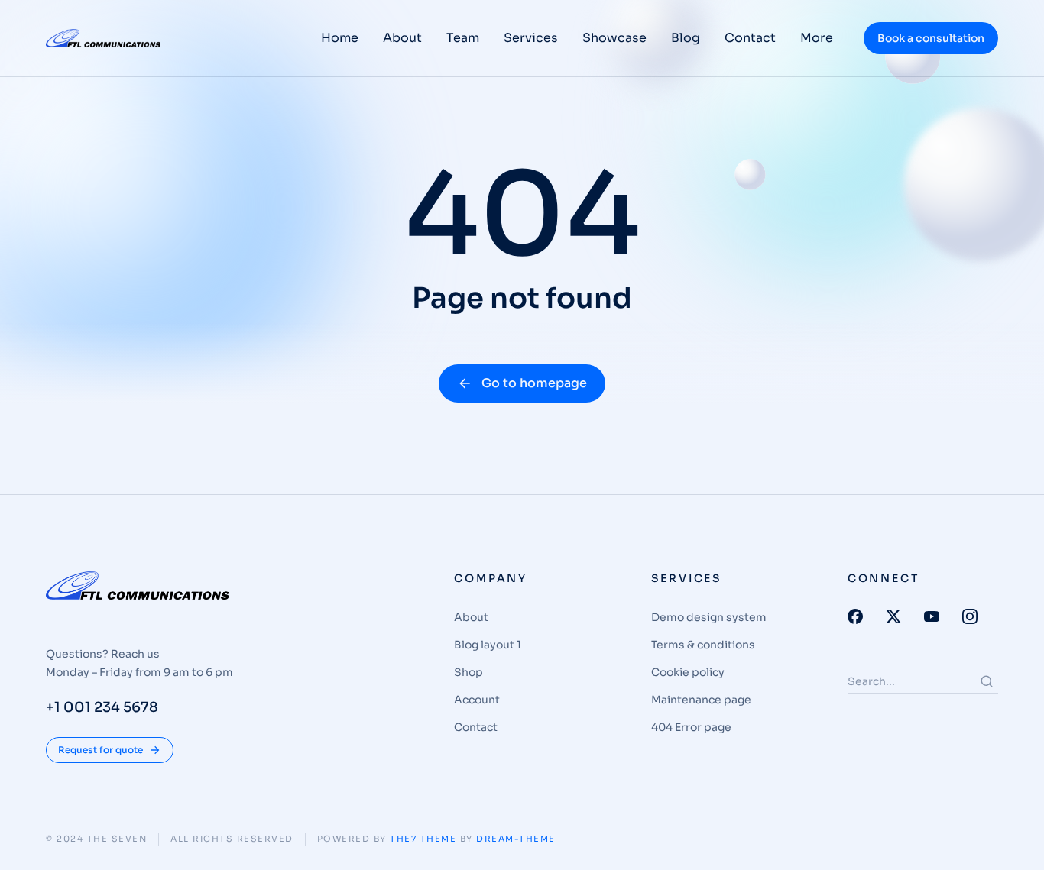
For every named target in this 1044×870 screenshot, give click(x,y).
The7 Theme (423, 838)
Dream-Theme (516, 838)
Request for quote (100, 749)
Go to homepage (534, 383)
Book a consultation (930, 38)
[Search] (986, 681)
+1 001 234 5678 (102, 707)
